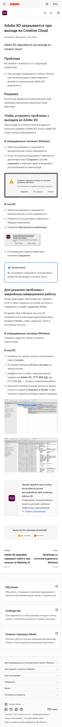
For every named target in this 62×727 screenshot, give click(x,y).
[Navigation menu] (4, 4)
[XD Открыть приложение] (58, 12)
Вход (55, 4)
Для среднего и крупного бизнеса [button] (20, 669)
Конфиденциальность (41, 714)
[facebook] (6, 709)
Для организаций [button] (12, 675)
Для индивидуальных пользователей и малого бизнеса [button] (29, 663)
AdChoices (43, 722)
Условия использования (13, 718)
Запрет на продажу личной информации (20, 722)
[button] (47, 4)
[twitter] (16, 709)
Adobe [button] (7, 688)
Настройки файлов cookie (33, 718)
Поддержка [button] (10, 682)
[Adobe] (14, 4)
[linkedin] (21, 709)
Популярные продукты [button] (15, 695)
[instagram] (11, 709)
